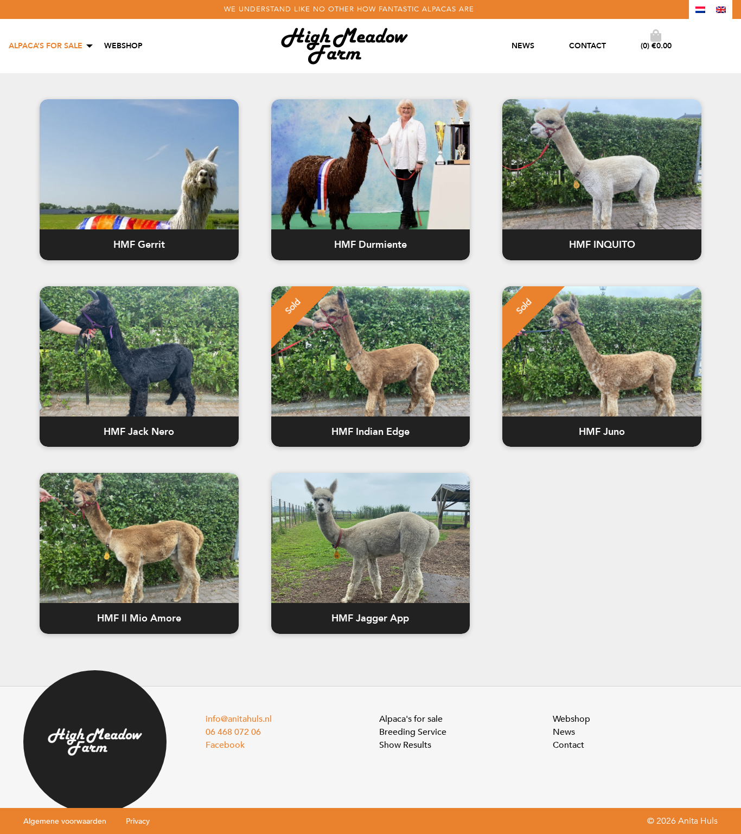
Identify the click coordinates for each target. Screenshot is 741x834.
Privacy (138, 821)
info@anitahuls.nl (239, 719)
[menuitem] (47, 46)
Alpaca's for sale (411, 719)
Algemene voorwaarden (64, 821)
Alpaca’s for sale (45, 46)
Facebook (225, 745)
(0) (656, 46)
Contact (587, 46)
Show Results (405, 745)
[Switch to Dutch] (700, 9)
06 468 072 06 (233, 732)
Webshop (123, 46)
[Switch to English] (721, 9)
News (523, 46)
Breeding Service (412, 732)
